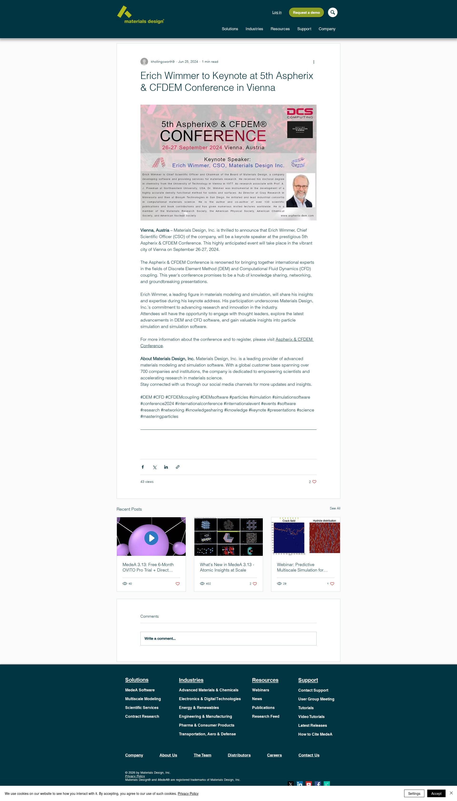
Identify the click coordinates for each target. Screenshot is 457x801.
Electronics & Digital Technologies (210, 699)
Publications (263, 707)
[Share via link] (177, 467)
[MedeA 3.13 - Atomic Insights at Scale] (228, 536)
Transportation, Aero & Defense (207, 734)
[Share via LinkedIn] (166, 467)
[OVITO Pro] (151, 536)
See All (335, 508)
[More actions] (314, 61)
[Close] (451, 793)
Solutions (137, 680)
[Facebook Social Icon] (318, 784)
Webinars (260, 690)
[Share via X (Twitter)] (154, 467)
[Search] (333, 12)
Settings (414, 793)
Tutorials (306, 708)
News (257, 699)
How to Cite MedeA (315, 734)
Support (308, 680)
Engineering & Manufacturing (205, 716)
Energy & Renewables (199, 707)
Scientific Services (142, 707)
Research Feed (265, 716)
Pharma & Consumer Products (206, 725)
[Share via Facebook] (142, 467)
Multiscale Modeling (143, 699)
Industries (191, 680)
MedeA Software (140, 690)
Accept (436, 793)
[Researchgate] (327, 784)
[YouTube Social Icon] (309, 784)
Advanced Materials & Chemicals (208, 690)
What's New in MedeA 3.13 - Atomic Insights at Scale (227, 567)
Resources (265, 680)
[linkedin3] (300, 784)
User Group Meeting (316, 699)
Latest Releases (312, 725)
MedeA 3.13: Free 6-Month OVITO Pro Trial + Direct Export (148, 567)
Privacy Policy (135, 776)
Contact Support (313, 690)
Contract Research (142, 716)
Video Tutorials (311, 716)
